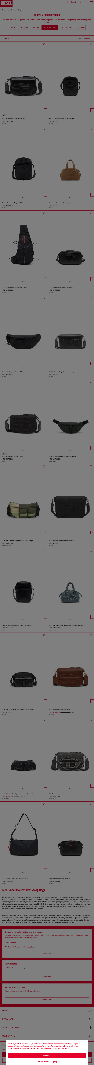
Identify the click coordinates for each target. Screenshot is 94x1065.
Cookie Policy (65, 1048)
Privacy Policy (52, 1048)
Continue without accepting (47, 1062)
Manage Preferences (31, 1048)
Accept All (47, 1055)
